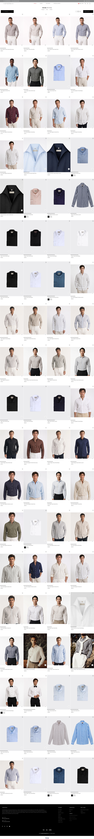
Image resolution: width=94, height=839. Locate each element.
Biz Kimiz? (71, 809)
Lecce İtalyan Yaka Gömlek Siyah (29, 90)
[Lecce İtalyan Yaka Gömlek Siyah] (35, 72)
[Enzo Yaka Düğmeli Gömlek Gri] (82, 568)
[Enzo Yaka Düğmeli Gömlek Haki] (11, 154)
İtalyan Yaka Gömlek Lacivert (76, 214)
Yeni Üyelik (60, 809)
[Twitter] (5, 826)
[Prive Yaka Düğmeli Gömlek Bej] (35, 113)
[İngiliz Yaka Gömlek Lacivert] (58, 402)
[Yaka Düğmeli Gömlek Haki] (58, 361)
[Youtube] (10, 826)
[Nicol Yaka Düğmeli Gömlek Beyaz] (82, 402)
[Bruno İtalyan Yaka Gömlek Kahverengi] (11, 30)
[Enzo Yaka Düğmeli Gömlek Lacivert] (82, 278)
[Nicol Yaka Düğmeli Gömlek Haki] (11, 526)
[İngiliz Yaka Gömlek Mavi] (82, 692)
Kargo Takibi (60, 820)
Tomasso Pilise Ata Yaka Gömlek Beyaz (7, 710)
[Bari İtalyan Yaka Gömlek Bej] (58, 609)
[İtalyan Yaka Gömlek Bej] (58, 733)
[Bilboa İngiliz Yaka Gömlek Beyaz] (35, 609)
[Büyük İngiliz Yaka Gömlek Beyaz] (35, 774)
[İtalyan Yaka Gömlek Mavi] (58, 72)
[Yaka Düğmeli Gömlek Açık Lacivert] (11, 774)
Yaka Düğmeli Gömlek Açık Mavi (53, 297)
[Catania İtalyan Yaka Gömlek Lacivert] (82, 361)
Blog (70, 811)
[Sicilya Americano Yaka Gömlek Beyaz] (82, 609)
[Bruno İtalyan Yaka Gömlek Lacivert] (82, 30)
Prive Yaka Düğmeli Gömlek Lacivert (30, 586)
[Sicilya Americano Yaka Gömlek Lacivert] (58, 154)
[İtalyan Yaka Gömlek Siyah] (11, 237)
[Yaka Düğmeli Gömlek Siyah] (82, 774)
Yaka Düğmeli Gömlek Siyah (76, 793)
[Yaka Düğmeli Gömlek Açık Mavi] (58, 278)
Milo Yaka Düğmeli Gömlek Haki (6, 586)
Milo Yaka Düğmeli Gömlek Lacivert (54, 545)
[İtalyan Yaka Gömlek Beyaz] (58, 237)
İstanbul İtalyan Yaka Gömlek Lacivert (77, 462)
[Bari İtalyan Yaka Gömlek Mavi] (58, 485)
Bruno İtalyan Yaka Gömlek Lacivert (77, 49)
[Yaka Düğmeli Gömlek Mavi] (11, 72)
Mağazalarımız (83, 812)
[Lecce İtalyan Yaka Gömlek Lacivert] (11, 650)
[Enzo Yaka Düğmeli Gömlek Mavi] (58, 320)
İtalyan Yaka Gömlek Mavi (52, 90)
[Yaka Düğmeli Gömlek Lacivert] (58, 196)
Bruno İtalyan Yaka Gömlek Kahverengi (7, 49)
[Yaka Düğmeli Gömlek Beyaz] (11, 320)
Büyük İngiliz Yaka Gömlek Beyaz (29, 793)
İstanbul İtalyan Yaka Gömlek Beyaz (53, 462)
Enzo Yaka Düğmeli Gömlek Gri (76, 586)
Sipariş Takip (60, 817)
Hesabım (59, 814)
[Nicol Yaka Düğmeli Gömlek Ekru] (58, 568)
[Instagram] (8, 826)
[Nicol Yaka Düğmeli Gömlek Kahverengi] (35, 444)
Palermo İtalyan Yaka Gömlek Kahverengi (78, 669)
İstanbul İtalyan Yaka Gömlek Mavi (53, 669)
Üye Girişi (59, 811)
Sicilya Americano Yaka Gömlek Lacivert (54, 173)
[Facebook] (3, 826)
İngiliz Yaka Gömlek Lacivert (52, 421)
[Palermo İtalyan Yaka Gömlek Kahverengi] (82, 650)
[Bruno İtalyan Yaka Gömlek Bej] (35, 30)
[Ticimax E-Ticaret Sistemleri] (47, 838)
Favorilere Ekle (22, 14)
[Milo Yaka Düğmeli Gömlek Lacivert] (58, 526)
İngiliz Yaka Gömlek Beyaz (28, 297)
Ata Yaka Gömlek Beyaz (28, 710)
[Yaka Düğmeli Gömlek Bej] (35, 196)
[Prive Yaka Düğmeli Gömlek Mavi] (58, 113)
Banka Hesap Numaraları (85, 809)
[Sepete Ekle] (22, 45)
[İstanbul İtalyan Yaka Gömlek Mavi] (58, 650)
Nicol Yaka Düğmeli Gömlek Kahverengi (30, 462)
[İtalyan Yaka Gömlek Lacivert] (82, 196)
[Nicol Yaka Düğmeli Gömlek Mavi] (35, 485)
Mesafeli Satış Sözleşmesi (73, 815)
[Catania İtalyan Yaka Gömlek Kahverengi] (35, 361)
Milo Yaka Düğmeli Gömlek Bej (76, 545)
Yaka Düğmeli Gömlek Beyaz (5, 338)
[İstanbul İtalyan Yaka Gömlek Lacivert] (82, 444)
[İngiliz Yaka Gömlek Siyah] (11, 278)
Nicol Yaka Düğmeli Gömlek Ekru (53, 586)
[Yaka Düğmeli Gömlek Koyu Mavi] (58, 774)
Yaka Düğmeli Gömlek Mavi (5, 90)
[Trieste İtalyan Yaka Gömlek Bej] (35, 650)
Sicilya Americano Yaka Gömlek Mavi (30, 173)
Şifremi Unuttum (60, 812)
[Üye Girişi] (87, 3)
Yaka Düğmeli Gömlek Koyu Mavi (53, 793)
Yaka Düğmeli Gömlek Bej (28, 214)
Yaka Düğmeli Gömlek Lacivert (53, 214)
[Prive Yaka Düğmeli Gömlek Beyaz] (82, 72)
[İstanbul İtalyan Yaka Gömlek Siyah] (11, 444)
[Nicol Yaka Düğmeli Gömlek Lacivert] (11, 485)
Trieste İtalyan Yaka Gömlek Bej (29, 669)
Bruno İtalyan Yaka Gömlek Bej (29, 49)
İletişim (82, 811)
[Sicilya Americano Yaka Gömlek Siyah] (11, 196)
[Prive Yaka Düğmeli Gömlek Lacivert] (35, 568)
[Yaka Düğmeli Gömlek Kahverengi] (35, 320)
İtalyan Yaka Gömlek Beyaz (28, 545)
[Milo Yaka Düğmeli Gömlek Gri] (11, 609)
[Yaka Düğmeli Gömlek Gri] (11, 361)
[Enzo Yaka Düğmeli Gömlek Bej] (82, 113)
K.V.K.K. (70, 820)
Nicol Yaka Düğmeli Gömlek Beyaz (77, 421)
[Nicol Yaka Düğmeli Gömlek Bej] (82, 485)
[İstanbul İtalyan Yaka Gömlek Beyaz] (58, 444)
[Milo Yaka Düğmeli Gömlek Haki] (11, 568)
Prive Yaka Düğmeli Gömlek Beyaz (77, 90)
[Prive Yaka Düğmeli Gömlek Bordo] (11, 113)
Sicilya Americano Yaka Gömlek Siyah (7, 214)
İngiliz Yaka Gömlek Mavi (75, 710)
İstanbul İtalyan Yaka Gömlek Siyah (6, 462)
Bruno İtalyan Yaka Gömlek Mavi (53, 49)
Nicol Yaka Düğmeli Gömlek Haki (6, 545)
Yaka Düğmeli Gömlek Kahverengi (30, 338)
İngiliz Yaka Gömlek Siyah (5, 297)
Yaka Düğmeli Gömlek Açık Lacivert (7, 793)
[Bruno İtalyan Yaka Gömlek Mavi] (58, 30)
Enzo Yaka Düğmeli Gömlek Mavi (53, 338)
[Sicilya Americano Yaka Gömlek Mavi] (35, 154)
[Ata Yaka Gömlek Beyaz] (35, 692)
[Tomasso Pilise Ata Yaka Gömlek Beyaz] (11, 692)
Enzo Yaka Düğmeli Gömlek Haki (6, 173)
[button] (4, 89)
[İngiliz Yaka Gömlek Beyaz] (35, 278)
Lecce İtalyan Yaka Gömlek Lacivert (7, 669)
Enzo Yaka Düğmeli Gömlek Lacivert (77, 297)
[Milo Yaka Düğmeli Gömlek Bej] (82, 526)
